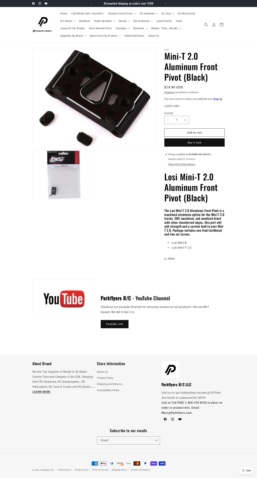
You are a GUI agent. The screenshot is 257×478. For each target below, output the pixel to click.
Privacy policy (81, 470)
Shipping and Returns (109, 384)
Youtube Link (114, 324)
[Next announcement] (166, 3)
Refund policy (64, 470)
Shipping (169, 92)
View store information (181, 164)
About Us (102, 371)
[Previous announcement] (91, 3)
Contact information (140, 470)
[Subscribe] (156, 440)
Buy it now (194, 142)
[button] (121, 13)
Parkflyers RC (48, 470)
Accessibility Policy (108, 390)
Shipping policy (119, 470)
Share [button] (171, 258)
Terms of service (100, 470)
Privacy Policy (105, 378)
